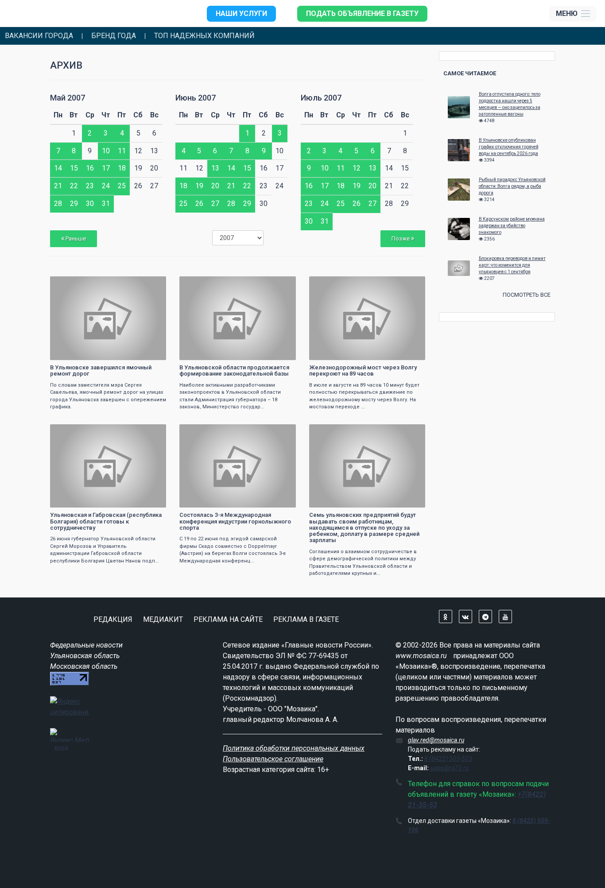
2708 (151, 432)
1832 (281, 284)
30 (90, 203)
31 (106, 203)
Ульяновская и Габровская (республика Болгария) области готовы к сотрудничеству (106, 521)
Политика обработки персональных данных (294, 748)
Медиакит (163, 619)
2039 (151, 284)
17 (106, 168)
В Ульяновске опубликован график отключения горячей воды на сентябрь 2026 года (509, 147)
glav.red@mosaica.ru (436, 740)
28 (58, 203)
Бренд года (113, 36)
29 (74, 203)
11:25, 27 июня (203, 432)
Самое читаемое (469, 73)
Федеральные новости (86, 645)
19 (199, 186)
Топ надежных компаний (204, 36)
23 (90, 186)
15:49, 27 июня (333, 284)
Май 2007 (67, 97)
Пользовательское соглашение (273, 759)
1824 (281, 432)
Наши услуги (241, 13)
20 (215, 186)
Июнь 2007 (195, 97)
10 (106, 151)
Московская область (83, 666)
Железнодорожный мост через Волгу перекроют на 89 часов (363, 370)
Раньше (75, 238)
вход (61, 747)
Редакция (112, 619)
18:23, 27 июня (74, 284)
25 (122, 186)
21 (58, 186)
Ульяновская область (85, 655)
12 (357, 168)
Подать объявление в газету (362, 13)
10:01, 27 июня (333, 432)
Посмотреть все (527, 294)
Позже (401, 238)
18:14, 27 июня (203, 284)
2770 (410, 284)
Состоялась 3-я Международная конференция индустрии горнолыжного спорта (235, 521)
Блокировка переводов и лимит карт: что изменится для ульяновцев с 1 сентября (512, 265)
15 (74, 168)
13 (215, 168)
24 (106, 186)
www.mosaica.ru (421, 655)
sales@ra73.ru (449, 768)
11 (122, 151)
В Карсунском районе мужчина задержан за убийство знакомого (512, 226)
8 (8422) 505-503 (448, 758)
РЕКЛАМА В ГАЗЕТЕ (306, 619)
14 (58, 168)
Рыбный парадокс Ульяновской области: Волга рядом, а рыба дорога (512, 186)
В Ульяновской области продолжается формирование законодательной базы (234, 370)
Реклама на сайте (228, 619)
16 (90, 168)
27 (215, 203)
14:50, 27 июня (74, 432)
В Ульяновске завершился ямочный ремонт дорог (100, 370)
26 (199, 203)
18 (122, 168)
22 (74, 186)
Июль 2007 (321, 97)
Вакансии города (39, 36)
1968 (410, 432)
